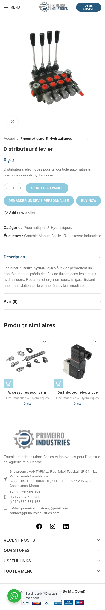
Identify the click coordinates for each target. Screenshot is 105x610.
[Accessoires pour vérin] (27, 361)
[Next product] (98, 138)
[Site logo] (52, 7)
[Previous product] (87, 138)
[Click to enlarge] (12, 121)
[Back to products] (92, 138)
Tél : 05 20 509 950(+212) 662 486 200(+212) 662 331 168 (25, 497)
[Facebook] (39, 526)
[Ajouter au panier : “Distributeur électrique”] (58, 383)
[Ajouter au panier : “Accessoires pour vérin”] (8, 383)
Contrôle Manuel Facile (42, 236)
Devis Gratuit (89, 7)
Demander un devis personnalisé (39, 201)
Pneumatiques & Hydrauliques (46, 138)
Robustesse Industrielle (82, 236)
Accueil (9, 138)
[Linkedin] (66, 526)
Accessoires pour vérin (27, 392)
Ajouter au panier (47, 188)
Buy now (88, 201)
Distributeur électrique (77, 392)
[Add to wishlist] (44, 341)
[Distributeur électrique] (77, 361)
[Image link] (40, 439)
